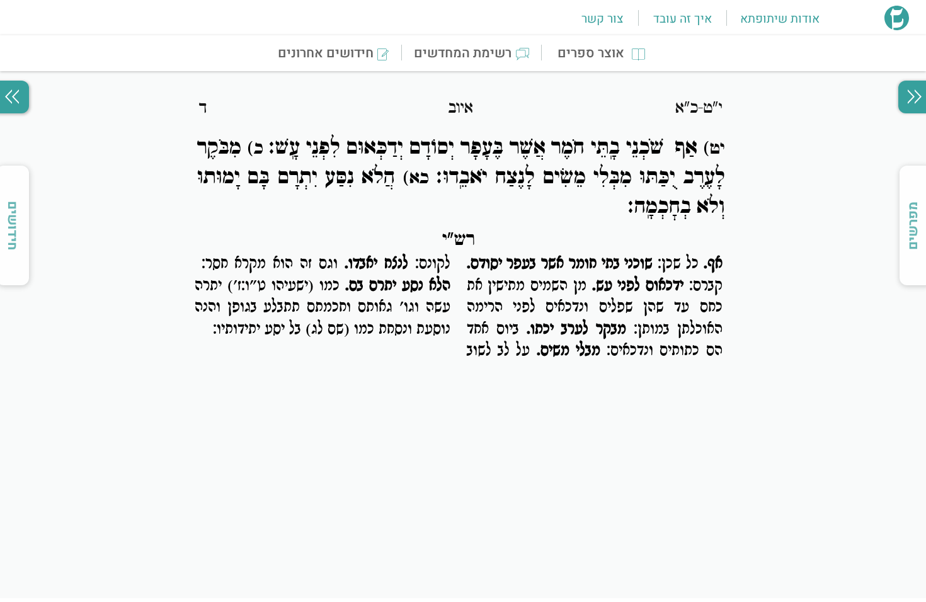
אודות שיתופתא (780, 19)
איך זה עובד (682, 19)
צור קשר (602, 19)
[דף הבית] (896, 26)
